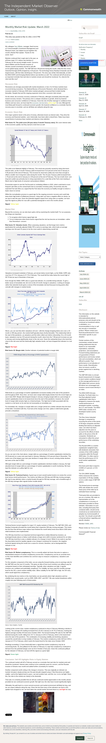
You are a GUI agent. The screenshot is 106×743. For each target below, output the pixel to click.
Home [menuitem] (6, 16)
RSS (80, 304)
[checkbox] (90, 54)
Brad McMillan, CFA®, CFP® (18, 31)
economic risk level (38, 103)
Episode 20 (82, 92)
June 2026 (84, 279)
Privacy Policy (87, 733)
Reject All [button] (90, 738)
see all (81, 296)
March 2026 (85, 292)
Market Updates (15, 39)
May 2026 (84, 283)
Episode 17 (82, 109)
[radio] (90, 49)
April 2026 (84, 288)
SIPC (91, 523)
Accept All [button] (80, 738)
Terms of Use (95, 528)
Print (71, 20)
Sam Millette (18, 46)
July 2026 (84, 274)
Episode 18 (82, 103)
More (80, 120)
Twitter (17, 33)
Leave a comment (9, 42)
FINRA (87, 523)
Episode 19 (82, 98)
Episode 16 (82, 115)
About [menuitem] (13, 16)
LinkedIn (14, 33)
